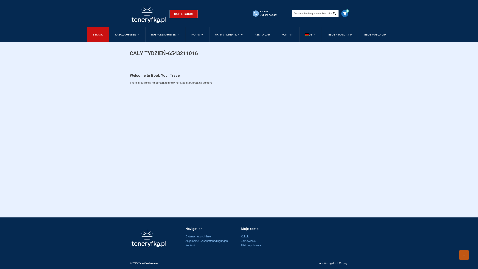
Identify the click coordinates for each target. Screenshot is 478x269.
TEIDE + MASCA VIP (340, 34)
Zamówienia (248, 240)
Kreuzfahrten (125, 34)
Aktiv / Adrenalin (227, 34)
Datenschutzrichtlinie (198, 236)
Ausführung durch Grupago (333, 263)
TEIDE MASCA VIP (375, 34)
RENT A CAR (262, 34)
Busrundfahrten (163, 34)
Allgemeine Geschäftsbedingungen (206, 240)
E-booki (98, 34)
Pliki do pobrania (251, 245)
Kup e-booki (183, 14)
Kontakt (288, 34)
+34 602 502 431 (268, 15)
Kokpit (245, 236)
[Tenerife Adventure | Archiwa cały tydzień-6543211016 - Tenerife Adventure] (149, 14)
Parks (195, 34)
